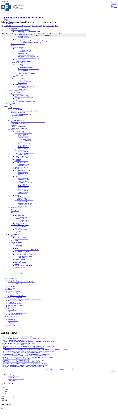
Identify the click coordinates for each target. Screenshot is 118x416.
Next (66, 369)
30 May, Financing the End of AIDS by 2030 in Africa (18, 345)
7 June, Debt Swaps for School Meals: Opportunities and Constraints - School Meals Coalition (29, 341)
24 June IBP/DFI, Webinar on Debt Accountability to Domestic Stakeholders (24, 338)
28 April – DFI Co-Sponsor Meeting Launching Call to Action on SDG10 (23, 360)
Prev (52, 369)
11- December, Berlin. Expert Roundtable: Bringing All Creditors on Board (23, 348)
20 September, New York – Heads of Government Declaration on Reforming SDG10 (26, 354)
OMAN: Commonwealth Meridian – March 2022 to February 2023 (21, 362)
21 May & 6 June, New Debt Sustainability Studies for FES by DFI (21, 343)
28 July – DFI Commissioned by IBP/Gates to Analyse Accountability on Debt (24, 355)
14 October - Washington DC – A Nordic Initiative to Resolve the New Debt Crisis (25, 363)
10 (63, 369)
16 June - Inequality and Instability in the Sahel (16, 340)
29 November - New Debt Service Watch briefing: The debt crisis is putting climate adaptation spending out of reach (35, 349)
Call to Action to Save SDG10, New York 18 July (16, 359)
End (70, 369)
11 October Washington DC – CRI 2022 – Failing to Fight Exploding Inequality (25, 365)
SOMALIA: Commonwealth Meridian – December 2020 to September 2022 (24, 366)
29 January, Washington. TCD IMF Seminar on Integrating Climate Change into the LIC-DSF (29, 346)
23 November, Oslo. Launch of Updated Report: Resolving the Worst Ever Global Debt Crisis (29, 351)
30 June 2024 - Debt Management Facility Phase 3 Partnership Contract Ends (24, 337)
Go (21, 273)
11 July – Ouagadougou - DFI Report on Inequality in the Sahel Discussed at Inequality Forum (29, 357)
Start (48, 369)
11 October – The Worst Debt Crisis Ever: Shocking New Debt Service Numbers (25, 352)
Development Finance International (23, 17)
